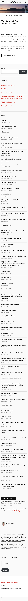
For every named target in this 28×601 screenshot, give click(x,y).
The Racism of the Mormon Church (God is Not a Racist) (13, 346)
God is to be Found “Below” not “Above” (13, 438)
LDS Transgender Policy (9, 126)
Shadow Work (5, 271)
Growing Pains (5, 277)
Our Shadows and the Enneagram (11, 170)
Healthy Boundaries (7, 106)
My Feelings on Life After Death (11, 159)
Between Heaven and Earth (9, 165)
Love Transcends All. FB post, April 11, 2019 (12, 423)
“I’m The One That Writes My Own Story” (11, 144)
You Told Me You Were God (9, 471)
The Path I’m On (6, 132)
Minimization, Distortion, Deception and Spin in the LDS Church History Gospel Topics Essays (13, 457)
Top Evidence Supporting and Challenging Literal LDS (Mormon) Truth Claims (12, 296)
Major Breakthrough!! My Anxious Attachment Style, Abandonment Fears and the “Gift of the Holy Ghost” (13, 263)
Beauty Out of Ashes (7, 289)
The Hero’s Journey (7, 283)
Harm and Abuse (6, 194)
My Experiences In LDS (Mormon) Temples (11, 201)
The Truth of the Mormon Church (11, 372)
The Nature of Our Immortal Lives (9, 22)
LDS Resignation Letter (8, 85)
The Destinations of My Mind (10, 188)
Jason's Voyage (14, 2)
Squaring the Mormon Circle (10, 304)
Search (3, 68)
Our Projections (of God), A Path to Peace (14, 256)
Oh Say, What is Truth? (8, 316)
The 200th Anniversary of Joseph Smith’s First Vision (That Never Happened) (13, 359)
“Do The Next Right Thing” (9, 138)
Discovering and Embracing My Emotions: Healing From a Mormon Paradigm (12, 385)
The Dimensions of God (8, 102)
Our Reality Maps (6, 225)
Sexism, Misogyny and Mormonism (12, 238)
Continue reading (10, 56)
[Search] (24, 2)
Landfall (3, 89)
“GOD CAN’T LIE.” (7, 405)
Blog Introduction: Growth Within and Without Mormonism (13, 485)
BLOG (8, 582)
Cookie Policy (16, 511)
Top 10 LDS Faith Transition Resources (13, 399)
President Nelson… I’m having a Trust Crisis (12, 431)
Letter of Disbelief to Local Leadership (13, 465)
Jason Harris (7, 29)
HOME (3, 582)
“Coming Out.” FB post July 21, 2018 (12, 449)
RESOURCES (14, 582)
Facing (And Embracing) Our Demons (12, 207)
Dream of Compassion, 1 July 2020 (11, 339)
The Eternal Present (7, 322)
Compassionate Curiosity (9, 393)
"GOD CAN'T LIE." (6, 93)
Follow (5, 570)
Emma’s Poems (6, 416)
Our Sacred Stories (7, 333)
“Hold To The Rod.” (7, 411)
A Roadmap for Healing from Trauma (12, 250)
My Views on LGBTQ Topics (10, 366)
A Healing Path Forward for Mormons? (13, 219)
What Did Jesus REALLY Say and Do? (12, 213)
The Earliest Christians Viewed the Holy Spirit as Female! (13, 232)
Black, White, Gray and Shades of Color (13, 353)
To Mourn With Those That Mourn (11, 378)
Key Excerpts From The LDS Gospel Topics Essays (12, 152)
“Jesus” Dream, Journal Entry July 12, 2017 (12, 477)
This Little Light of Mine (8, 176)
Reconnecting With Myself (9, 182)
